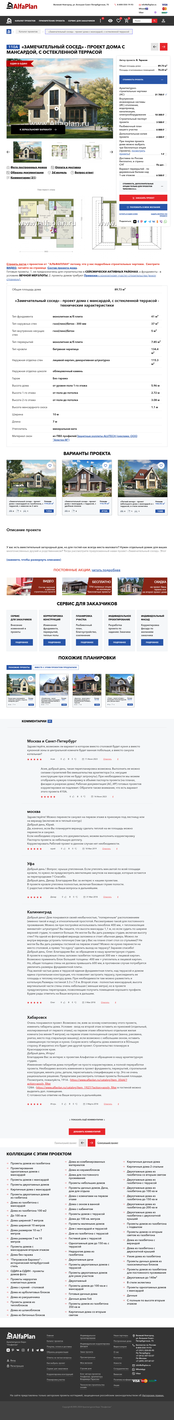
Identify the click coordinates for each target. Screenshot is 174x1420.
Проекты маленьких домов (86, 1223)
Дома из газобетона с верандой (141, 1241)
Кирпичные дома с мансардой (31, 1189)
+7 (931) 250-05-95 (145, 1350)
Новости (117, 1363)
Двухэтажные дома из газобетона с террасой (142, 1181)
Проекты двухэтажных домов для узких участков (88, 1274)
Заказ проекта (86, 1352)
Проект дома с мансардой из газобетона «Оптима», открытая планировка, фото (17, 700)
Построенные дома (122, 1341)
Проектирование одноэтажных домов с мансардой (25, 1171)
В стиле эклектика (139, 1282)
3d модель (59, 172)
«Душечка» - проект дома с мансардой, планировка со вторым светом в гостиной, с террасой (82, 700)
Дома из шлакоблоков (25, 1310)
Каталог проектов (25, 21)
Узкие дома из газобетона (144, 1256)
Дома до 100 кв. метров (84, 1218)
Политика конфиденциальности (128, 1379)
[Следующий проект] (91, 1143)
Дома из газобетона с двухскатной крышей (141, 1250)
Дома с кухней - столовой (27, 1287)
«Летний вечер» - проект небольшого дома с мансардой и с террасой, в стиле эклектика (136, 503)
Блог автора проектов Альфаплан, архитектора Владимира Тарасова (91, 1376)
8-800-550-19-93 (125, 5)
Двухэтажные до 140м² (142, 1277)
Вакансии (118, 1374)
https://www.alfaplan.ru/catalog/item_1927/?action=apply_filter (76, 1087)
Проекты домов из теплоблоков (23, 1303)
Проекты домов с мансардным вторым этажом (30, 1248)
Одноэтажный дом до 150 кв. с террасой (89, 1245)
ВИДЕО (11, 267)
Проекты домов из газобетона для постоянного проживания (147, 1271)
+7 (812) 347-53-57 (145, 1355)
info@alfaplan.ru (149, 5)
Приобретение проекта (52, 21)
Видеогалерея (120, 1346)
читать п (98, 570)
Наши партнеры (121, 1335)
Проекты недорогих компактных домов (24, 1281)
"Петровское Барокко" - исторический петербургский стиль (30, 1263)
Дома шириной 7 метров (27, 1220)
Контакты (118, 1357)
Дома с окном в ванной (84, 1204)
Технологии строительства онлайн (92, 1386)
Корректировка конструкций (60, 1374)
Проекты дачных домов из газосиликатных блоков (144, 1263)
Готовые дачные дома (83, 1293)
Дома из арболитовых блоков (30, 1292)
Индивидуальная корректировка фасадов (95, 1345)
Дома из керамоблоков (84, 1169)
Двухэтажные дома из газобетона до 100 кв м (142, 1189)
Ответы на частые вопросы (59, 1357)
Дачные (132, 1295)
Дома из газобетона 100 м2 (28, 1210)
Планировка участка (56, 1379)
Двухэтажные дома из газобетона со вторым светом (146, 1173)
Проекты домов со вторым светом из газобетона (144, 1233)
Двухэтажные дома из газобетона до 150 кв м (142, 1197)
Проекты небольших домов (87, 1183)
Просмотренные (87, 1357)
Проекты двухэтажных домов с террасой (89, 1266)
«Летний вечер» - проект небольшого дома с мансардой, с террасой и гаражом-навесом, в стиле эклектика (50, 700)
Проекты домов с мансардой (30, 1179)
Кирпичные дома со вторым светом (87, 1313)
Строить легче (17, 264)
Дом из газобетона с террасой (88, 1233)
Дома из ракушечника (25, 1297)
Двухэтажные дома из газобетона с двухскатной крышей (144, 1215)
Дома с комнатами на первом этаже (88, 1197)
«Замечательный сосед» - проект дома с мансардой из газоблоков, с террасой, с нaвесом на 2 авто (26, 503)
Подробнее (23, 490)
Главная (50, 1335)
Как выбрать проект (56, 1363)
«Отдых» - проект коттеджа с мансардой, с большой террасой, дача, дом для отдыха (116, 700)
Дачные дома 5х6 (80, 1298)
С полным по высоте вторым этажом (146, 1302)
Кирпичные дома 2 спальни (145, 1166)
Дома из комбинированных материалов (87, 1163)
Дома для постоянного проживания (84, 1176)
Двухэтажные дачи (81, 1259)
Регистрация (17, 1366)
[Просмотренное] (110, 20)
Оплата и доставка (68, 167)
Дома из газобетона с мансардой (25, 1204)
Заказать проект (145, 198)
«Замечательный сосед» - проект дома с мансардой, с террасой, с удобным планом (80, 503)
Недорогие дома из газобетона (81, 1253)
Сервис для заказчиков (81, 21)
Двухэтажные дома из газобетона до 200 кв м (142, 1205)
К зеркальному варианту (36, 129)
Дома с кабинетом (81, 1209)
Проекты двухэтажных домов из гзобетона (30, 1196)
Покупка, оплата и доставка (59, 1346)
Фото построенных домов (29, 167)
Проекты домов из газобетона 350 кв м (88, 1305)
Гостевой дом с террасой (85, 1238)
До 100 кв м (18, 1215)
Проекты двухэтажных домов (30, 1184)
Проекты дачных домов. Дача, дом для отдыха (88, 1189)
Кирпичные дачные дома (143, 1161)
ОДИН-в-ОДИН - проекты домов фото (27, 1272)
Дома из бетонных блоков (28, 1315)
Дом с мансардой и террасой (88, 1228)
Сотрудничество (121, 1368)
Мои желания (86, 1363)
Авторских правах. (153, 1395)
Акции (116, 1385)
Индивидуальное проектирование (87, 1336)
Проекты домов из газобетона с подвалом (147, 1225)
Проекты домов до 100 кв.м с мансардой (88, 1287)
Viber (138, 1373)
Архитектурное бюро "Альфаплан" (16, 1343)
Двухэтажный (77, 1280)
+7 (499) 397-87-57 (145, 1361)
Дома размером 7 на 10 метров (26, 1240)
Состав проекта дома (62, 267)
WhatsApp (140, 1369)
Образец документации (27, 172)
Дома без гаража (22, 1254)
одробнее (112, 570)
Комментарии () (23, 177)
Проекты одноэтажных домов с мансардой (146, 1289)
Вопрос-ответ (84, 172)
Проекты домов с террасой (87, 1214)
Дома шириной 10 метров (28, 1225)
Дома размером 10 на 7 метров (26, 1232)
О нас (116, 1352)
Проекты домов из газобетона (30, 1163)
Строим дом (85, 1368)
